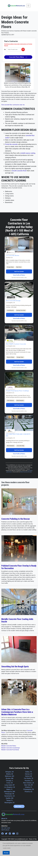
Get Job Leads (5, 828)
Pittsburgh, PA (9, 794)
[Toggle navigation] (28, 5)
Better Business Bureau (26, 471)
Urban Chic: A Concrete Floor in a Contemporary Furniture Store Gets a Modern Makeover (17, 712)
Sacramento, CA (9, 796)
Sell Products (5, 830)
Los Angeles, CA (9, 787)
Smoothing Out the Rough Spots (15, 666)
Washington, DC (9, 802)
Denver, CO (28, 774)
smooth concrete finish (19, 171)
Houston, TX (28, 780)
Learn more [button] (6, 848)
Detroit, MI (28, 776)
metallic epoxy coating (28, 153)
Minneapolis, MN (9, 791)
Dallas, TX (28, 772)
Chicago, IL (9, 780)
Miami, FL (9, 789)
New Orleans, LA (28, 783)
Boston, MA (9, 778)
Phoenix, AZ (28, 791)
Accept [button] (6, 852)
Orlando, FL (28, 787)
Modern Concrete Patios (8, 746)
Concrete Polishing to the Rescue (15, 519)
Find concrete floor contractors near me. (13, 105)
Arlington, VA (9, 772)
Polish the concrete (11, 144)
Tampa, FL (9, 800)
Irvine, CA (9, 783)
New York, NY (28, 785)
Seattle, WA (9, 798)
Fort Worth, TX (28, 778)
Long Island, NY (10, 785)
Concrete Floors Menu (17, 57)
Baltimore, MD (9, 776)
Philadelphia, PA (28, 789)
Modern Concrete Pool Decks (10, 750)
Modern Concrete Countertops (10, 748)
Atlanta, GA (9, 774)
